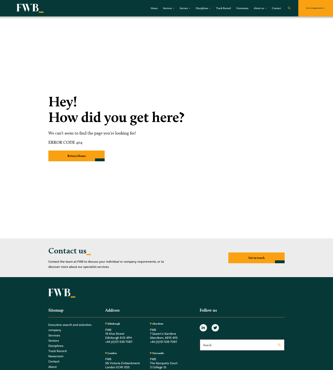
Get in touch (256, 258)
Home (154, 8)
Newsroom (242, 8)
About (52, 367)
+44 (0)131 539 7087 (118, 342)
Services (167, 8)
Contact (276, 8)
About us (259, 8)
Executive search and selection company (70, 327)
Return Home (76, 156)
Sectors (184, 8)
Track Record (223, 8)
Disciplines (202, 8)
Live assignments (314, 7)
